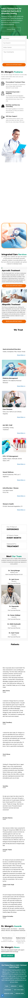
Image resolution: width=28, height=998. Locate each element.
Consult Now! (11, 29)
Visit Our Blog (8, 956)
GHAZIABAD (7, 990)
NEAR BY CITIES (8, 993)
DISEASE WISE (19, 993)
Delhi (6, 986)
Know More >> (21, 355)
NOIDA (21, 986)
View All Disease (14, 517)
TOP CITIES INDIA (19, 990)
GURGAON (14, 986)
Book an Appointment (14, 286)
